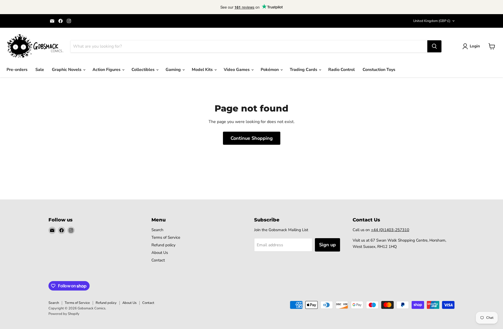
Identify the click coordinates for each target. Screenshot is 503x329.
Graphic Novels (67, 70)
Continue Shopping (252, 138)
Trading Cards (304, 70)
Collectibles (144, 70)
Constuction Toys (379, 70)
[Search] (434, 46)
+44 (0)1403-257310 (390, 229)
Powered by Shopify (63, 313)
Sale (39, 70)
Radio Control (341, 70)
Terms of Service (165, 237)
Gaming (174, 70)
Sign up (327, 245)
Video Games (237, 70)
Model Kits (203, 70)
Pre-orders (17, 70)
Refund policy (163, 245)
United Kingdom (431, 21)
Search (157, 229)
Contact (158, 260)
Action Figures (107, 70)
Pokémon (270, 70)
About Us (159, 252)
